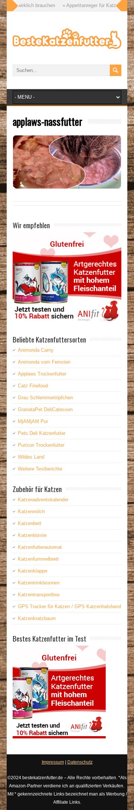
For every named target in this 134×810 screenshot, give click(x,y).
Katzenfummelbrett (38, 559)
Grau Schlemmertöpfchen (45, 397)
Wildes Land (31, 457)
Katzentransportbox (39, 594)
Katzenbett (29, 523)
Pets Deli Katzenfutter (42, 433)
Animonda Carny (36, 350)
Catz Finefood (33, 385)
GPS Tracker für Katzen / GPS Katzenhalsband (69, 606)
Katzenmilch (31, 511)
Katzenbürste (32, 535)
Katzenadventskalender (43, 499)
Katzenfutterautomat (40, 547)
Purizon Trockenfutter (41, 445)
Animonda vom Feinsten (44, 362)
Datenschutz (80, 762)
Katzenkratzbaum (37, 618)
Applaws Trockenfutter (42, 374)
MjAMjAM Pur (33, 421)
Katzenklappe (32, 571)
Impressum (53, 762)
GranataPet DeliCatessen (45, 409)
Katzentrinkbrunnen (39, 583)
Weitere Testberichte (40, 469)
